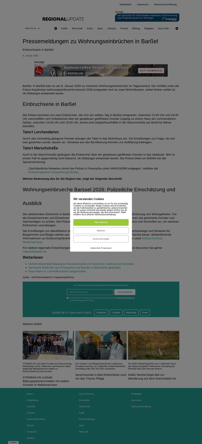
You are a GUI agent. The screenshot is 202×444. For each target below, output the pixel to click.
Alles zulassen (101, 222)
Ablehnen (101, 230)
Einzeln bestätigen (101, 239)
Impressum (107, 248)
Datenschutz (95, 248)
